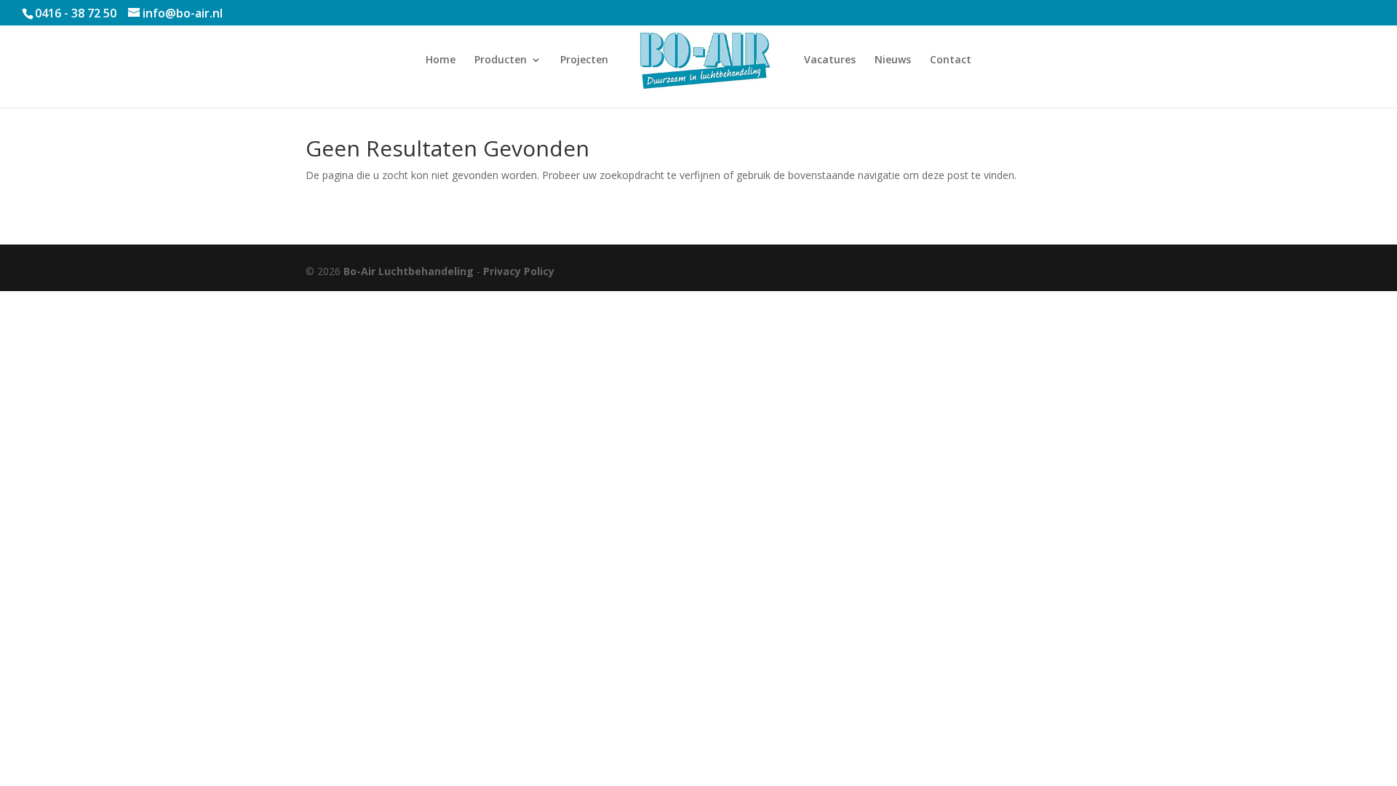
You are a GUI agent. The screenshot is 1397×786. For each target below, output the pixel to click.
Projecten (584, 60)
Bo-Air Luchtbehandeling (408, 271)
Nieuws (893, 60)
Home (440, 60)
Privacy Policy (518, 271)
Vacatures (830, 60)
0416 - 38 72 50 (75, 13)
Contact (950, 60)
